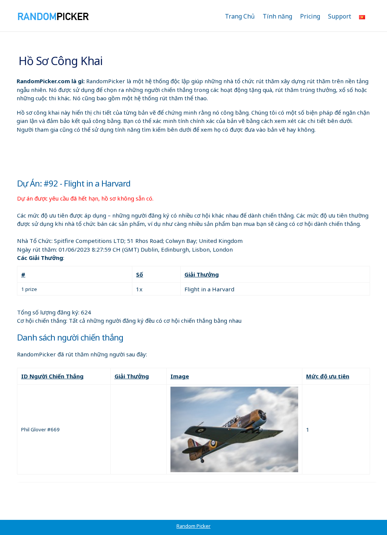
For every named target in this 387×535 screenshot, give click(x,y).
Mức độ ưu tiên (327, 376)
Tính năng (277, 16)
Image (179, 376)
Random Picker (193, 526)
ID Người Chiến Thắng (52, 376)
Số (139, 274)
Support (339, 16)
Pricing (310, 16)
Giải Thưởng (201, 274)
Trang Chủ (240, 16)
